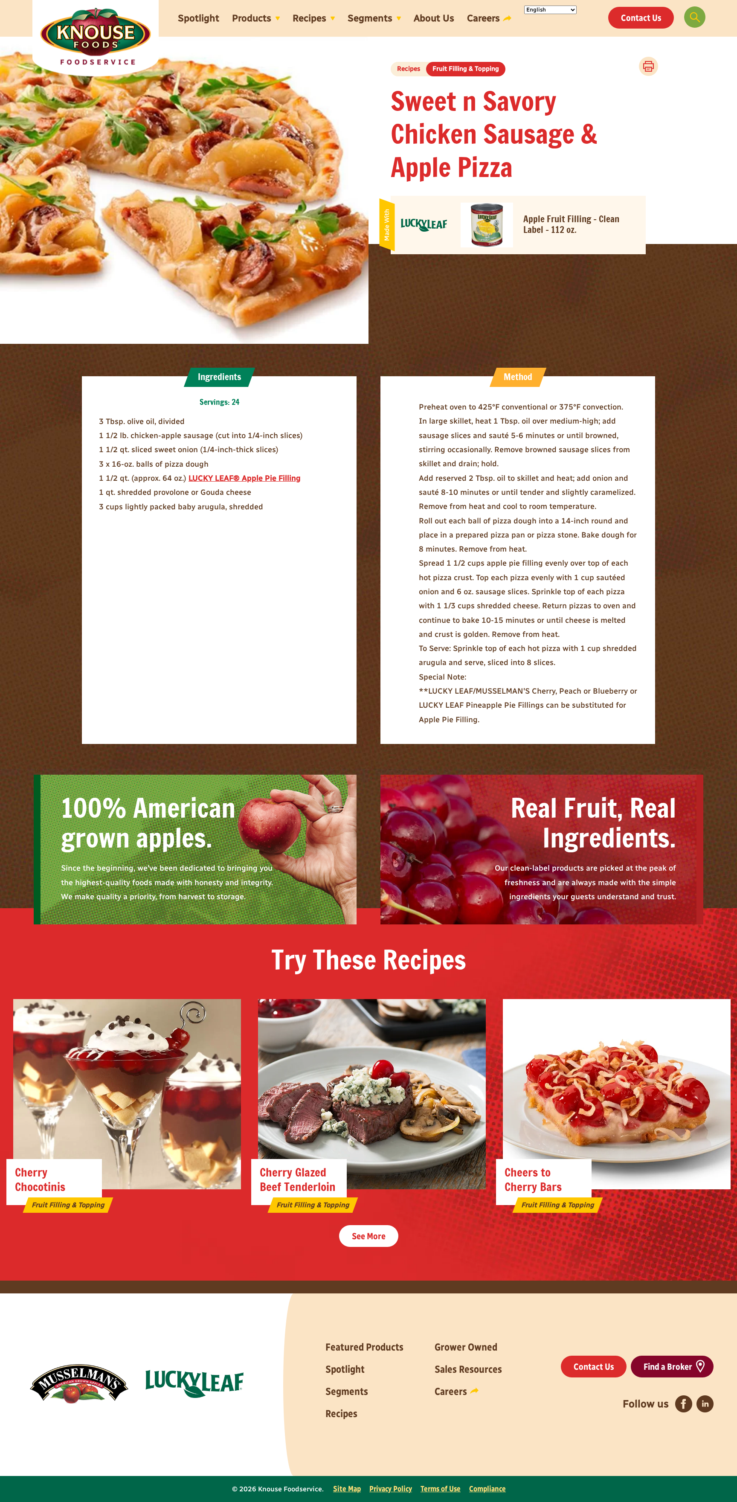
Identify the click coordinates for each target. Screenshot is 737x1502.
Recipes (309, 18)
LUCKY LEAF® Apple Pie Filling (245, 478)
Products (251, 18)
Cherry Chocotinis (40, 1180)
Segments (370, 18)
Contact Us (641, 17)
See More (369, 1236)
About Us (434, 18)
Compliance (487, 1488)
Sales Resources (468, 1369)
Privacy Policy (390, 1488)
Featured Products (364, 1347)
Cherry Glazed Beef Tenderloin (298, 1180)
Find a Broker (668, 1366)
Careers (483, 18)
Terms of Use (441, 1488)
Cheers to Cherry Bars (533, 1180)
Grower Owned (466, 1347)
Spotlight (198, 18)
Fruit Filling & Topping (465, 69)
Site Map (347, 1488)
